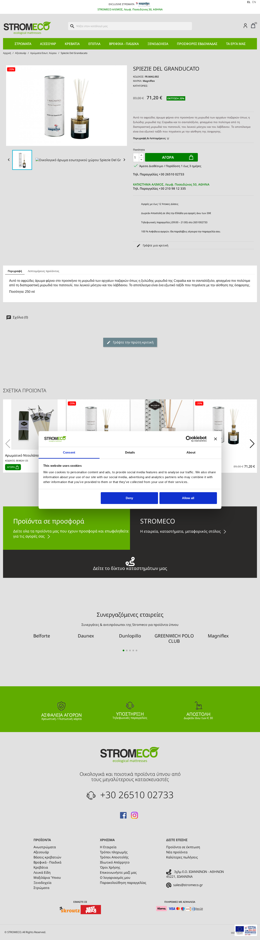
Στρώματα (23, 44)
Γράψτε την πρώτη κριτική (133, 342)
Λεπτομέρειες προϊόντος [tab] (43, 271)
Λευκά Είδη (42, 872)
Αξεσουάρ (48, 44)
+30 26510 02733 (136, 794)
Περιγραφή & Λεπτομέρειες (149, 138)
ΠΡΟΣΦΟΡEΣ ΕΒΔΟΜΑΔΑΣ (197, 44)
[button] (252, 443)
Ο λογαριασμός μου (115, 877)
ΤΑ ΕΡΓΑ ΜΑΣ (236, 44)
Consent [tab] (69, 452)
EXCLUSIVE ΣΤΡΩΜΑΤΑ (122, 4)
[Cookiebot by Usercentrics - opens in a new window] (189, 439)
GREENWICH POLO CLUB (174, 638)
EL (248, 2)
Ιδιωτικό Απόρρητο (115, 862)
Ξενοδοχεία (157, 44)
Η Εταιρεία (108, 847)
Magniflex (149, 81)
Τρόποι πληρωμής (114, 852)
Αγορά (168, 157)
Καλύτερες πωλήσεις (182, 857)
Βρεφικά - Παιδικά (124, 44)
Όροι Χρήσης (110, 867)
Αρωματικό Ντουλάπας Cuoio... (29, 455)
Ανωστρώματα (45, 847)
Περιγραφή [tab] (15, 271)
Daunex (86, 635)
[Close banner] (215, 439)
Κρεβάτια (72, 44)
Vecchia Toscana (208, 455)
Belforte (41, 635)
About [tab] (190, 452)
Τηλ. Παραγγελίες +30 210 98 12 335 (171, 186)
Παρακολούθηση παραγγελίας (123, 882)
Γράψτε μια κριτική (155, 245)
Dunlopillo (130, 635)
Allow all (188, 498)
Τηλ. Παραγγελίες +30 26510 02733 (158, 174)
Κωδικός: (138, 76)
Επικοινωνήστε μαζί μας (118, 872)
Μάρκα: (137, 81)
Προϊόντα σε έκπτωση (183, 847)
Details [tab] (130, 452)
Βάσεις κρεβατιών (47, 857)
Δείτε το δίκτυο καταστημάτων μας (130, 567)
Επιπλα (94, 44)
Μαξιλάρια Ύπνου (47, 877)
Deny (129, 498)
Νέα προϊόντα (176, 852)
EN (254, 2)
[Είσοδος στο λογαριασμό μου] (245, 25)
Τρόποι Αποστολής (114, 857)
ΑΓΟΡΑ (11, 467)
